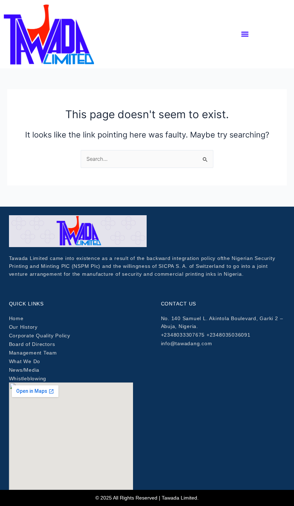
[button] (245, 34)
